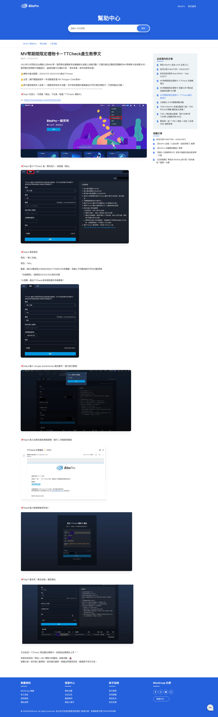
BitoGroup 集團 (27, 691)
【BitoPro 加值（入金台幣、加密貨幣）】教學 (175, 143)
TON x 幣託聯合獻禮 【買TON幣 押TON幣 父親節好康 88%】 (175, 115)
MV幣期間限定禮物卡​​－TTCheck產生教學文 (176, 96)
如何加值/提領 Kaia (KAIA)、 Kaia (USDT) (174, 75)
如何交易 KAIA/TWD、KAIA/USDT (175, 69)
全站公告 (68, 694)
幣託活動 (43, 44)
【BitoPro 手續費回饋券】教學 (169, 148)
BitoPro (181, 6)
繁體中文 (160, 699)
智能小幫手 (69, 702)
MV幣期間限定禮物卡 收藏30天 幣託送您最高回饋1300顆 (176, 89)
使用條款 (24, 698)
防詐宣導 (113, 702)
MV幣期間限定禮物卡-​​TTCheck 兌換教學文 (176, 82)
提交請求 (192, 6)
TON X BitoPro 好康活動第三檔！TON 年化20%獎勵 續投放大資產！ (176, 108)
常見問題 (113, 694)
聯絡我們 (68, 698)
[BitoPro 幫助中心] (30, 7)
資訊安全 (113, 698)
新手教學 (113, 691)
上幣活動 (53, 44)
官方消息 (24, 694)
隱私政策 (24, 702)
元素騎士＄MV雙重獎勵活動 (172, 102)
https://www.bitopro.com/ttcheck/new (42, 100)
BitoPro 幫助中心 (30, 44)
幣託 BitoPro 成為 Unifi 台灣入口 (174, 65)
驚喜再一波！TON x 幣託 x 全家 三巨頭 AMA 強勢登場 (176, 122)
